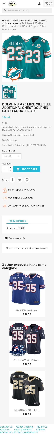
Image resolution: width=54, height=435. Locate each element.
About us (5, 429)
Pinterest (27, 180)
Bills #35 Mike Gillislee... (27, 310)
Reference (12, 228)
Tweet (20, 180)
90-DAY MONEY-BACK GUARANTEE (19, 432)
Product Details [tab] (17, 220)
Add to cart (26, 169)
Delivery (40, 429)
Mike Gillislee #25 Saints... (27, 410)
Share (12, 180)
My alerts (42, 426)
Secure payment (23, 429)
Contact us (6, 426)
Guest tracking (24, 426)
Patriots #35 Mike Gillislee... (27, 360)
